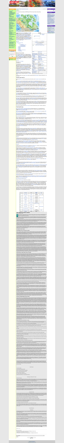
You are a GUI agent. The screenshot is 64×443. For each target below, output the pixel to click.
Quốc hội (19, 149)
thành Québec (19, 82)
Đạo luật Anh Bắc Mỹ (23, 109)
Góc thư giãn (49, 7)
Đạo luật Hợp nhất (18, 102)
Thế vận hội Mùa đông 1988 (40, 176)
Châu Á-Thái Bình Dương (20, 122)
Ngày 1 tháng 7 (18, 108)
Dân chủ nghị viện (40, 55)
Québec (27, 99)
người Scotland (41, 124)
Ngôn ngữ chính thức (35, 54)
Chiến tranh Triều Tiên (22, 165)
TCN (23, 66)
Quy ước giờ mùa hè (35, 70)
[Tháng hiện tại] (12, 56)
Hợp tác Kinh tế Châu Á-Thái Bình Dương (23, 142)
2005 (37, 63)
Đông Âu (26, 120)
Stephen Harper (40, 57)
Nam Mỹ (36, 121)
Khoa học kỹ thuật (45, 7)
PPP (35, 67)
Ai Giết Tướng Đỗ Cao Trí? (51, 27)
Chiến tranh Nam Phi (36, 164)
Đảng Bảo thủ (43, 57)
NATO (24, 162)
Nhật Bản (18, 139)
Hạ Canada (39, 99)
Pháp (29, 81)
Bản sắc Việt (35, 7)
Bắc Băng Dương (28, 35)
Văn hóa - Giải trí (40, 7)
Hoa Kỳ (29, 36)
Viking (26, 75)
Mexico (37, 139)
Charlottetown (31, 208)
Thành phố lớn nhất (34, 53)
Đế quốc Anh (40, 58)
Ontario (41, 51)
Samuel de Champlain (35, 81)
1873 (35, 111)
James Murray (28, 93)
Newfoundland (37, 75)
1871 (26, 111)
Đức (38, 182)
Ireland (23, 120)
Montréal (22, 89)
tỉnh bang (27, 145)
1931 (41, 59)
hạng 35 (42, 63)
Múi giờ (36, 192)
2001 (37, 64)
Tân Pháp (36, 82)
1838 (17, 101)
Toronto (39, 53)
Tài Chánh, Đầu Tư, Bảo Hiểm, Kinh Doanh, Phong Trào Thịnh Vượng (12, 45)
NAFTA (30, 140)
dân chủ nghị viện (32, 146)
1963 (32, 89)
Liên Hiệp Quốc (40, 142)
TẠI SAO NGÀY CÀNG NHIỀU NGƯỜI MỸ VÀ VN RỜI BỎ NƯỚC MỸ (50, 23)
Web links (53, 7)
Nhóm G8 (24, 140)
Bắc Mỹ (27, 34)
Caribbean (42, 121)
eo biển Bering (23, 68)
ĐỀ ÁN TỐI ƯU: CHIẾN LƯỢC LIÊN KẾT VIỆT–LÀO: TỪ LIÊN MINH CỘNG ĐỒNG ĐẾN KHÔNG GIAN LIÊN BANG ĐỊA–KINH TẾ (51, 16)
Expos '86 (43, 175)
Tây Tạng (23, 65)
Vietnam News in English (12, 41)
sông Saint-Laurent (25, 81)
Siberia (17, 72)
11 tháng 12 (39, 59)
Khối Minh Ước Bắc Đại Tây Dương (30, 162)
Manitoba (19, 111)
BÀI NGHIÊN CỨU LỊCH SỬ (50, 13)
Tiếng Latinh (37, 42)
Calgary (35, 176)
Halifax (31, 206)
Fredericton (31, 204)
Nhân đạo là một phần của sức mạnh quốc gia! (51, 31)
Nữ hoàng (34, 56)
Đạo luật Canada (20, 113)
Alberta (25, 196)
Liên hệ (50, 439)
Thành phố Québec (21, 56)
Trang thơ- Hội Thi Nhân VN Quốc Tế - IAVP (12, 47)
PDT (41, 70)
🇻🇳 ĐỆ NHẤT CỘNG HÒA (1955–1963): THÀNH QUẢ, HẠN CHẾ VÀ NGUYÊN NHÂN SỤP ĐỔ (51, 30)
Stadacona (20, 55)
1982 (17, 113)
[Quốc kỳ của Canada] (37, 38)
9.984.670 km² (40, 61)
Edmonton (31, 196)
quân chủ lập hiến (45, 55)
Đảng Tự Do (38, 158)
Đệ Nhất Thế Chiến (42, 164)
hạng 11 (43, 67)
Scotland (20, 120)
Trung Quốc (26, 65)
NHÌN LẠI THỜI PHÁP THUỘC (51, 21)
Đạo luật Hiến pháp (33, 98)
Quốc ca (38, 43)
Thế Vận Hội (20, 176)
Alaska (28, 68)
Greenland (27, 38)
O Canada (40, 43)
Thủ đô (33, 51)
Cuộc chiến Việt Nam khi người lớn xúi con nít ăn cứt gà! (50, 19)
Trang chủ (10, 7)
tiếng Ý (37, 131)
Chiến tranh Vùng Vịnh (29, 165)
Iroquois (25, 85)
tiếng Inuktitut (30, 130)
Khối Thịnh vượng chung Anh (28, 173)
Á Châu (40, 141)
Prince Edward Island (39, 111)
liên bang (21, 145)
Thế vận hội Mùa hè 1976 (29, 176)
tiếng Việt (36, 184)
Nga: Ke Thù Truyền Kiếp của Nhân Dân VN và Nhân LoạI (50, 20)
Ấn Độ (21, 65)
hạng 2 (42, 61)
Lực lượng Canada (22, 163)
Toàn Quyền (38, 148)
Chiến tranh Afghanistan (36, 165)
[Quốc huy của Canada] (42, 40)
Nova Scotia (25, 206)
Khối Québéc (29, 159)
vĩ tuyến (29, 73)
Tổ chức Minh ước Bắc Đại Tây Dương (29, 141)
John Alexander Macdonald (27, 108)
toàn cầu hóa (22, 125)
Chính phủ (33, 55)
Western (40, 194)
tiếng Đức (40, 131)
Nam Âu (34, 121)
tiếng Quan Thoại (44, 131)
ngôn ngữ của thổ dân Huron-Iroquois (23, 54)
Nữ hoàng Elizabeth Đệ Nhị (29, 147)
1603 (31, 81)
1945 (38, 120)
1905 (45, 111)
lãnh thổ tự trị (35, 145)
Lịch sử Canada (21, 61)
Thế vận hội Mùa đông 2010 (23, 177)
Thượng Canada (18, 99)
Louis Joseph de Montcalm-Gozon (39, 88)
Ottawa (39, 51)
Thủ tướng (34, 57)
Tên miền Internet (34, 71)
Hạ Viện (27, 151)
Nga (19, 72)
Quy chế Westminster (35, 59)
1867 (22, 108)
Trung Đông (45, 121)
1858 (17, 105)
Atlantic (40, 206)
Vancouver (41, 170)
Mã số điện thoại (34, 72)
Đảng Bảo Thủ (29, 158)
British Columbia (27, 105)
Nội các (21, 154)
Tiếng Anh (39, 54)
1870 (17, 111)
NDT (38, 70)
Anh (20, 139)
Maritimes (42, 206)
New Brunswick (25, 204)
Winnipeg (31, 199)
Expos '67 (35, 175)
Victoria (31, 194)
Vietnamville (33, 441)
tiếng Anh (31, 128)
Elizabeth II (39, 56)
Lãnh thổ (25, 211)
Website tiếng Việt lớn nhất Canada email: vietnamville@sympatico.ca (25, 7)
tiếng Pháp (42, 54)
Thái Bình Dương (18, 35)
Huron (43, 84)
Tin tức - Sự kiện (14, 7)
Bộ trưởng (30, 154)
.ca (38, 71)
